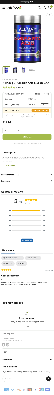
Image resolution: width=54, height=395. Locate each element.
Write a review (27, 240)
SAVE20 (45, 105)
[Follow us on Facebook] (3, 344)
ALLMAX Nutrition (10, 79)
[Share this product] (49, 15)
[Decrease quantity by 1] (5, 130)
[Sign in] (44, 7)
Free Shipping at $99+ (27, 2)
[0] (49, 7)
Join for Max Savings (40, 110)
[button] (27, 210)
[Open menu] (4, 8)
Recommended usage (26, 175)
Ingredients (26, 181)
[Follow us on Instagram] (7, 344)
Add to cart (27, 137)
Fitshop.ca (8, 334)
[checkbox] (21, 263)
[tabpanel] (27, 275)
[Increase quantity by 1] (18, 130)
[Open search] (39, 7)
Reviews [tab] (8, 250)
